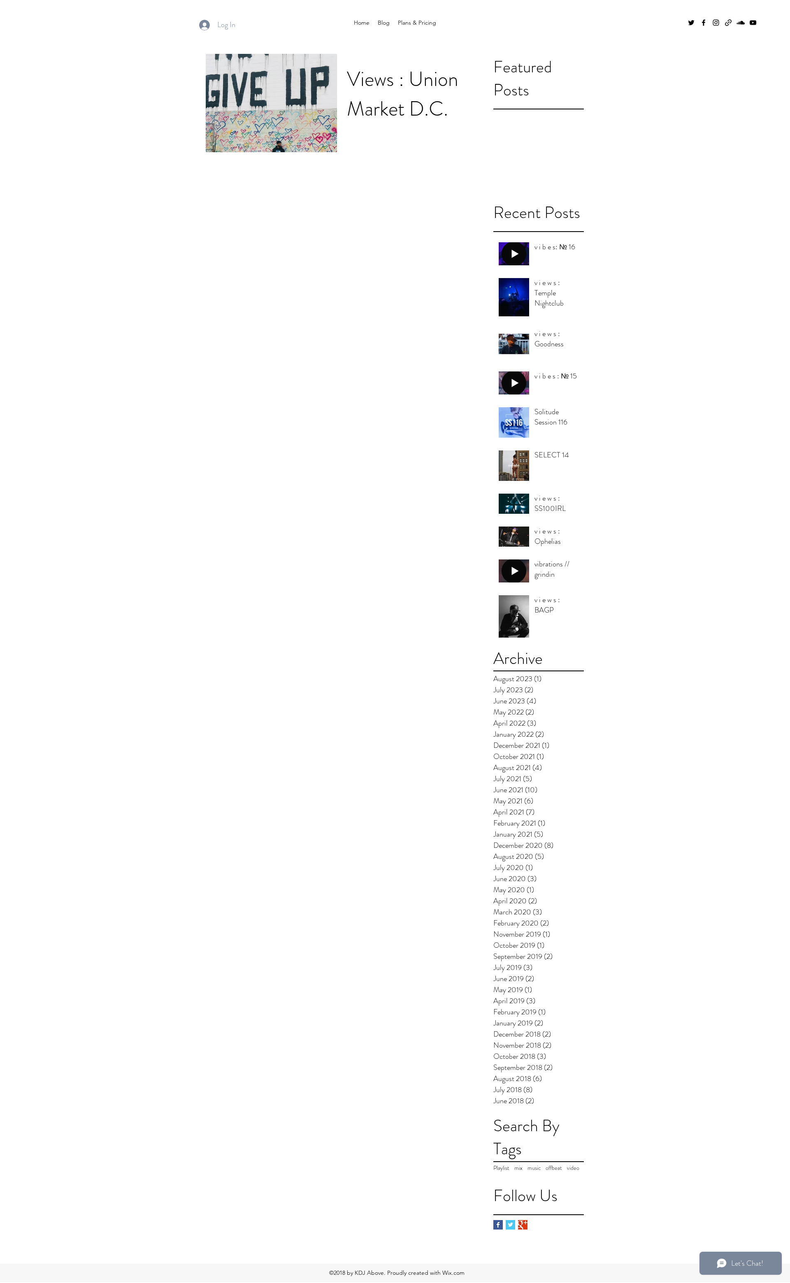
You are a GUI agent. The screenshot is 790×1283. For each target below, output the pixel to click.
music (534, 1168)
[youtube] (753, 23)
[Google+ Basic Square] (522, 1225)
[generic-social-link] (728, 23)
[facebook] (703, 23)
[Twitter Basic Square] (510, 1225)
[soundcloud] (741, 23)
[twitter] (691, 23)
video (573, 1168)
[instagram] (716, 23)
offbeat (554, 1168)
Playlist (501, 1168)
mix (518, 1168)
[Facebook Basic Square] (498, 1225)
